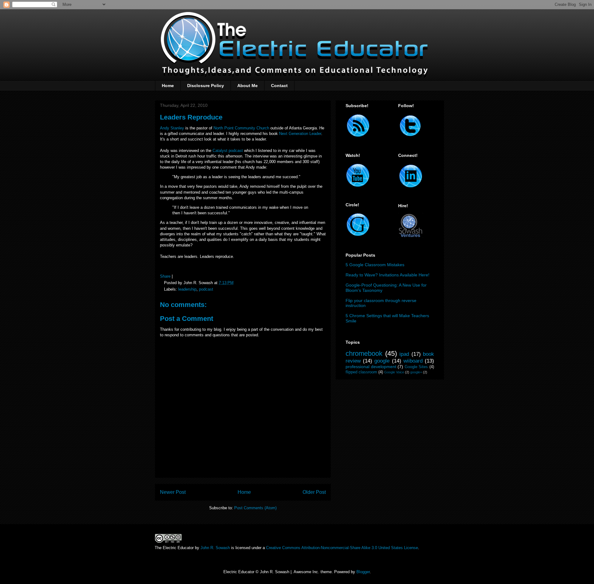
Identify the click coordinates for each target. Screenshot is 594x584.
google (382, 361)
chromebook (364, 353)
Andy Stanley (172, 128)
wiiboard (413, 361)
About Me (247, 85)
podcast (206, 289)
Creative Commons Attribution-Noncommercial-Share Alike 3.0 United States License (342, 547)
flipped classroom (361, 372)
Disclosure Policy (205, 85)
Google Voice (394, 372)
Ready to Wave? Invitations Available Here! (387, 274)
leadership (187, 289)
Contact (279, 85)
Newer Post (173, 492)
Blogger (363, 571)
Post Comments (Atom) (255, 508)
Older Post (314, 492)
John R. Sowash (215, 547)
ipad (404, 354)
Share (165, 276)
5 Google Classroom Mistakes (375, 264)
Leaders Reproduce (191, 117)
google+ (416, 372)
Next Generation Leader (300, 133)
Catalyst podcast (228, 150)
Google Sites (416, 367)
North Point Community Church (241, 128)
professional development (371, 366)
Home (168, 85)
